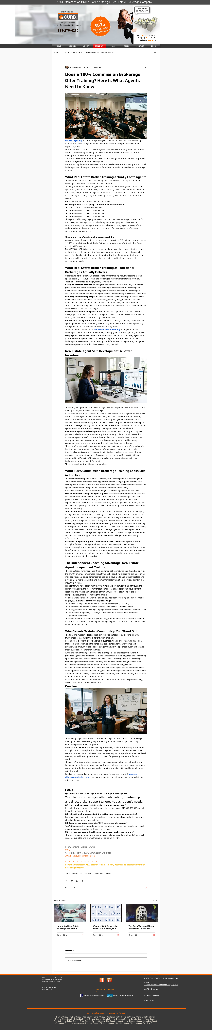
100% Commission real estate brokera (100, 52)
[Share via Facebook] (66, 881)
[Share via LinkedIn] (77, 881)
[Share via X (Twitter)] (72, 881)
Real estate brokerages (73, 52)
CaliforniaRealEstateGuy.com (166, 978)
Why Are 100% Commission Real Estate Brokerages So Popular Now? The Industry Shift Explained (105, 927)
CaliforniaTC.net (150, 1001)
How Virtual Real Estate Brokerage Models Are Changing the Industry (68, 927)
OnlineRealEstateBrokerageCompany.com (161, 985)
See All (155, 900)
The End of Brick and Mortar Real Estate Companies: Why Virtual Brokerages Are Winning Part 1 (141, 927)
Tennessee (155, 989)
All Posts (57, 52)
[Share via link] (82, 881)
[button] (155, 52)
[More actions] (145, 67)
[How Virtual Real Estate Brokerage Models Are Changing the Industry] (70, 913)
